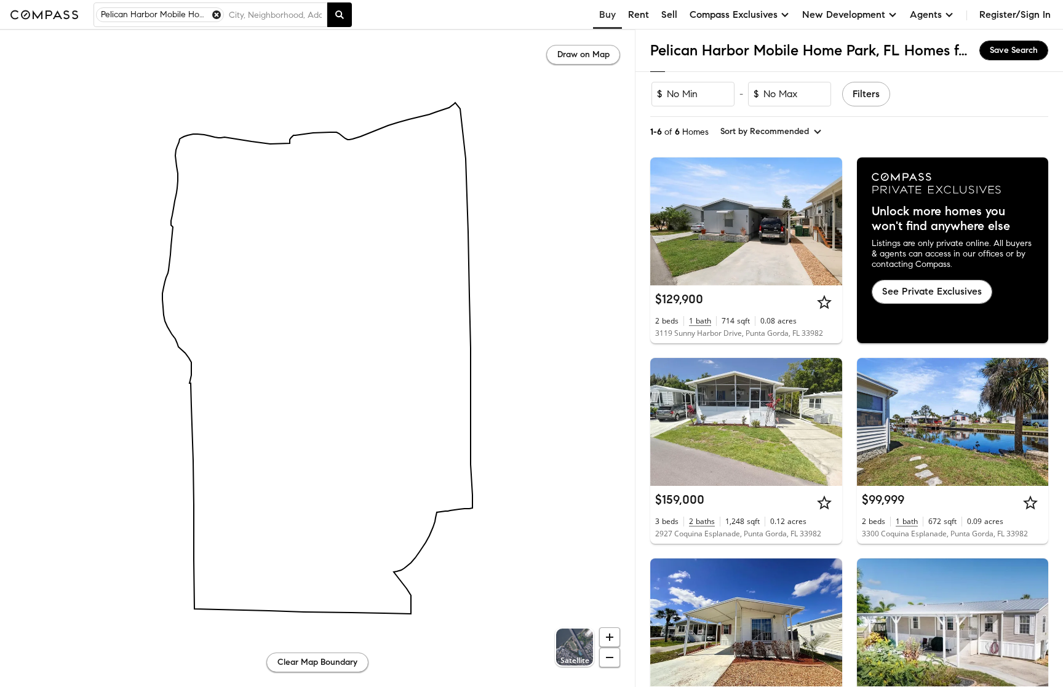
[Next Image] (827, 221)
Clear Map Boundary (317, 662)
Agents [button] (926, 14)
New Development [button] (843, 14)
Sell (669, 14)
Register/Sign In (1015, 14)
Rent (638, 14)
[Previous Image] (665, 221)
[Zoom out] (609, 657)
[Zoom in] (609, 637)
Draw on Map (583, 54)
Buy (607, 14)
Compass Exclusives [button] (734, 14)
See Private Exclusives (932, 291)
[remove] (216, 15)
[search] (339, 14)
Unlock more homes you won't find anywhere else (941, 219)
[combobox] (275, 14)
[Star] (824, 302)
